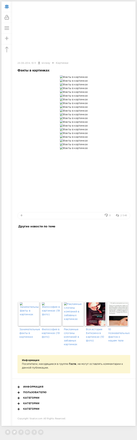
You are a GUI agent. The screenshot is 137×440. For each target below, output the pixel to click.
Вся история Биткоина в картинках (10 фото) (95, 335)
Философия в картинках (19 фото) (51, 333)
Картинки (62, 63)
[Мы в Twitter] (14, 432)
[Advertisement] (73, 264)
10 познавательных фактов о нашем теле (118, 335)
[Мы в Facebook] (21, 432)
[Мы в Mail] (41, 432)
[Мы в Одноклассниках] (34, 432)
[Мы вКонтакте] (8, 432)
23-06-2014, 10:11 (26, 63)
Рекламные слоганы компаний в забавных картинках (71, 337)
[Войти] (6, 17)
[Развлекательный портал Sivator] (6, 6)
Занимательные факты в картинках (29, 333)
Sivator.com (36, 419)
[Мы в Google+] (27, 432)
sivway (46, 63)
